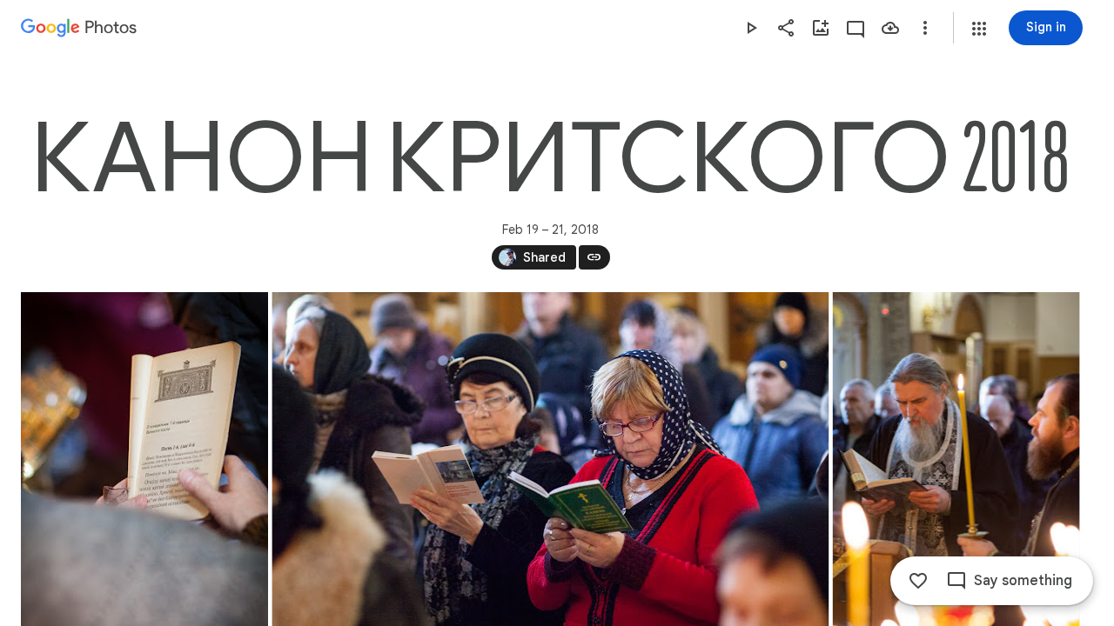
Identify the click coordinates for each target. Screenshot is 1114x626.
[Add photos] (820, 27)
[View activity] (855, 27)
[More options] (925, 27)
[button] (979, 28)
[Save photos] (890, 27)
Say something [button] (1023, 580)
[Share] (785, 27)
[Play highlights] (751, 28)
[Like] (918, 580)
